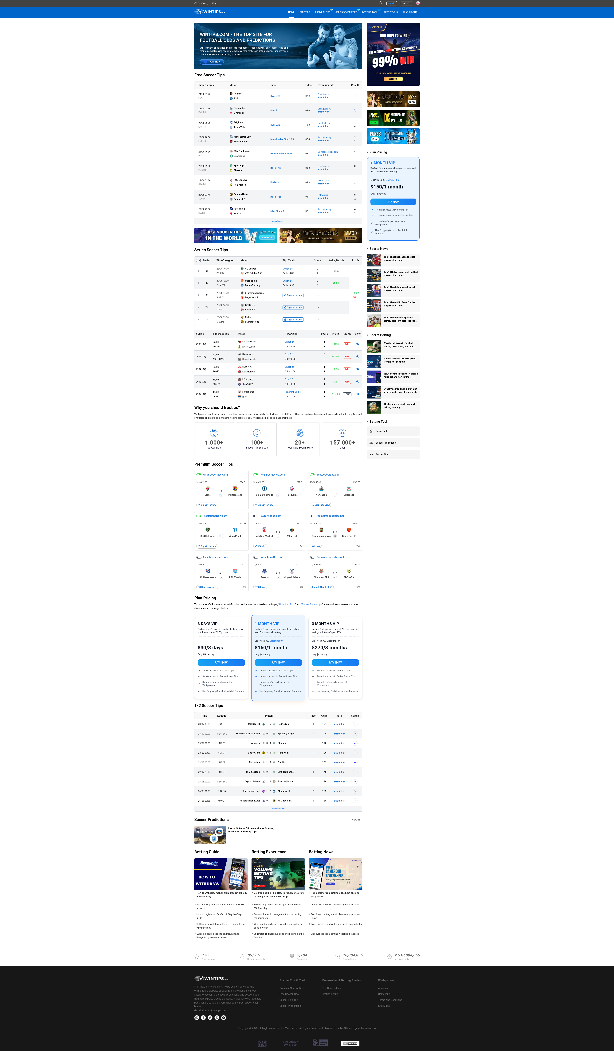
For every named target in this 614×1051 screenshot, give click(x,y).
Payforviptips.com (270, 515)
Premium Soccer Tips (213, 464)
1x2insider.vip (324, 137)
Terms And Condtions (390, 999)
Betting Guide (206, 852)
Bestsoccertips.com (328, 474)
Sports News (379, 249)
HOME (291, 12)
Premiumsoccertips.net (330, 515)
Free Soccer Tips (209, 75)
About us (383, 988)
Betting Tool (371, 11)
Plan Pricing (410, 12)
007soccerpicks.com (328, 152)
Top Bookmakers (331, 988)
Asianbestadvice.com (272, 474)
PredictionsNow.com (215, 515)
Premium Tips (322, 12)
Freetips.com (324, 94)
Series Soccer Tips (346, 12)
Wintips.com (324, 180)
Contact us (384, 994)
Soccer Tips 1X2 (288, 999)
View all (356, 819)
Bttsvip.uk (323, 195)
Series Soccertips (312, 604)
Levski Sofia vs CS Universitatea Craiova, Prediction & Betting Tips (251, 830)
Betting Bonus (330, 994)
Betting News (321, 852)
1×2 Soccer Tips (208, 705)
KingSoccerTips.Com (215, 474)
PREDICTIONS (391, 12)
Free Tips (305, 12)
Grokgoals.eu (324, 108)
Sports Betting (380, 335)
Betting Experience (269, 852)
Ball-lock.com (324, 123)
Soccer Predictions (211, 819)
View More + (278, 221)
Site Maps (384, 1005)
